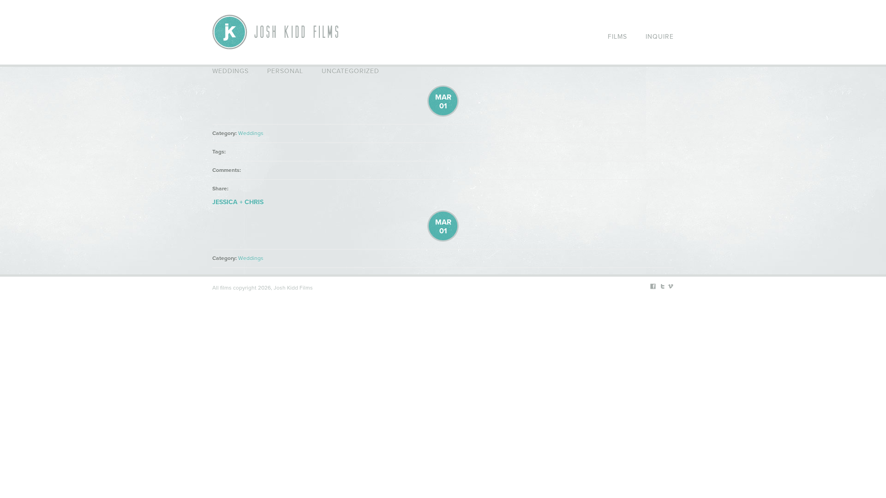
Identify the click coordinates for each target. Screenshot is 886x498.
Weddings (230, 71)
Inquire (660, 37)
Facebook (653, 286)
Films (617, 37)
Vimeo (670, 286)
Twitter (661, 286)
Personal (285, 71)
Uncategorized (350, 71)
